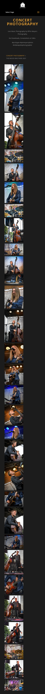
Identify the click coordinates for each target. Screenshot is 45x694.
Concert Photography (15, 56)
